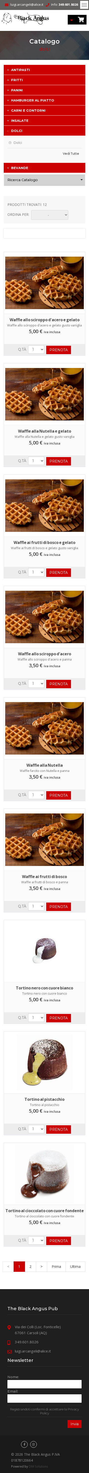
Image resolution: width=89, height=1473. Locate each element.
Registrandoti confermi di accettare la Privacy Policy (44, 1411)
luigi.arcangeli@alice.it (26, 4)
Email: (12, 1391)
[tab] (44, 70)
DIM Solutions (38, 1466)
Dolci (18, 143)
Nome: (13, 1377)
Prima (56, 1266)
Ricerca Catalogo (22, 180)
